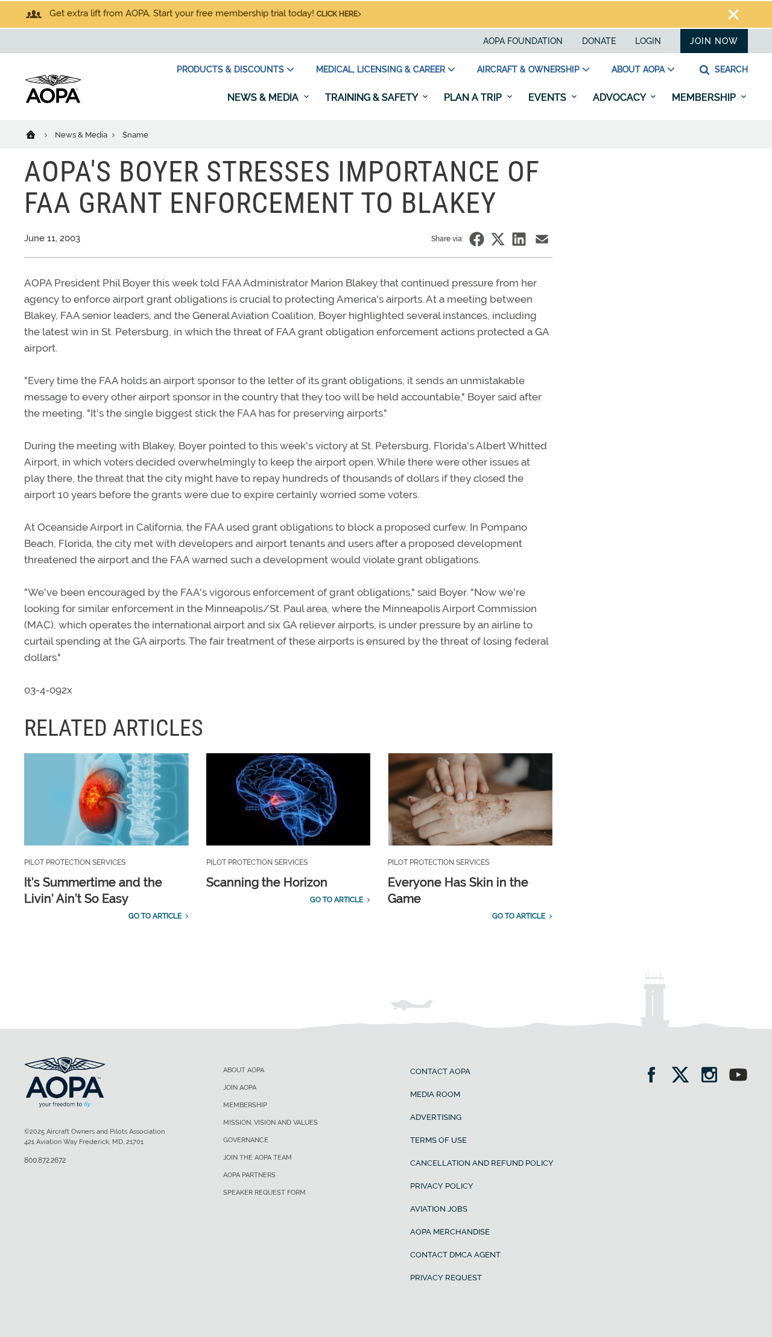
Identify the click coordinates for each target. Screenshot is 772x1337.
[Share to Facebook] (476, 239)
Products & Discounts (230, 69)
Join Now (714, 41)
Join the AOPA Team (257, 1158)
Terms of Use (438, 1140)
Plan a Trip (474, 97)
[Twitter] (684, 1076)
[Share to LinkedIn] (519, 239)
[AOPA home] (53, 101)
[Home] (38, 134)
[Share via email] (541, 239)
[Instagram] (713, 1076)
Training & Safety (372, 97)
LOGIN (648, 41)
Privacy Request (446, 1277)
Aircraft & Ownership (528, 69)
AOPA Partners (249, 1175)
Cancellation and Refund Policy (482, 1163)
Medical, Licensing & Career (380, 69)
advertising (435, 1117)
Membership (705, 97)
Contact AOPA (440, 1071)
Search (730, 69)
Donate (599, 41)
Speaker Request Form (264, 1192)
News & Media (264, 97)
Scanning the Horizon (266, 882)
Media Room (435, 1094)
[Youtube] (738, 1076)
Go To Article (155, 916)
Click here (337, 14)
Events (548, 97)
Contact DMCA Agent (455, 1254)
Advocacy (620, 97)
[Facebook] (655, 1076)
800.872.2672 (45, 1160)
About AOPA (638, 69)
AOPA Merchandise (450, 1231)
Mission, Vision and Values (270, 1123)
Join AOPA (239, 1088)
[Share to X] (497, 239)
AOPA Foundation (523, 41)
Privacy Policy (441, 1185)
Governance (245, 1140)
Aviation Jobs (438, 1208)
